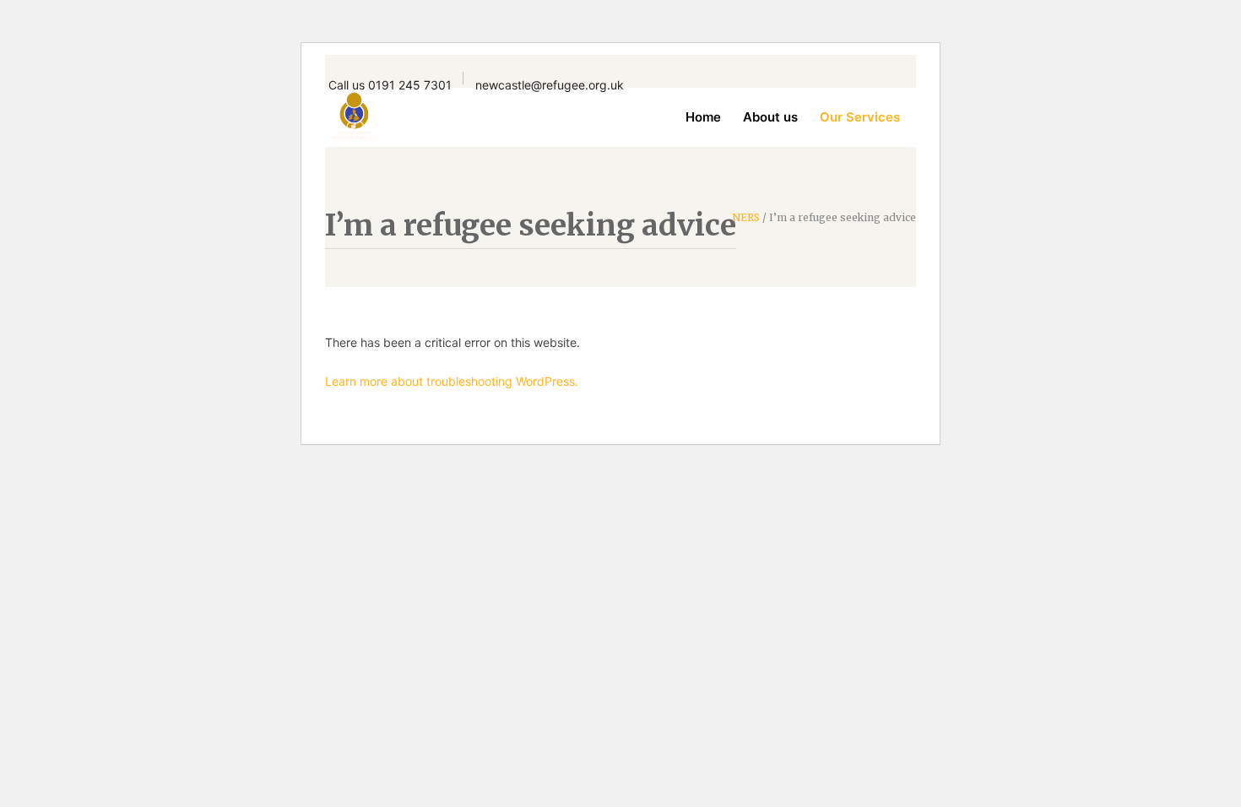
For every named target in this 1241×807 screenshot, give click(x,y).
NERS (746, 218)
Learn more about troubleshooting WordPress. (451, 381)
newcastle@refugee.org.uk (549, 85)
